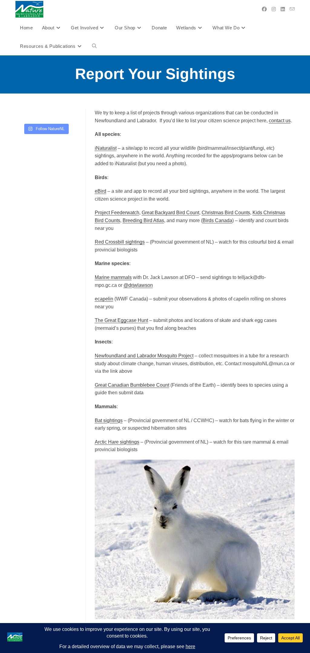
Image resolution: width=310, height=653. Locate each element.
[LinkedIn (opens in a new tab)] (282, 9)
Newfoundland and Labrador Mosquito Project (144, 355)
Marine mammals (113, 277)
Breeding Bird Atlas (143, 220)
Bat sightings (109, 420)
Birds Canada (217, 220)
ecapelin (104, 298)
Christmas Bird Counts (226, 212)
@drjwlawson (138, 285)
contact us (280, 120)
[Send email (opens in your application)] (292, 9)
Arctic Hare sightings (117, 442)
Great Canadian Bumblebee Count (132, 385)
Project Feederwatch (117, 212)
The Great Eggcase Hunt (121, 320)
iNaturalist (106, 148)
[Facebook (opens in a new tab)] (264, 9)
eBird (100, 191)
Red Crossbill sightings (120, 241)
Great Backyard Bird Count (170, 212)
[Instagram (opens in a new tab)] (273, 9)
